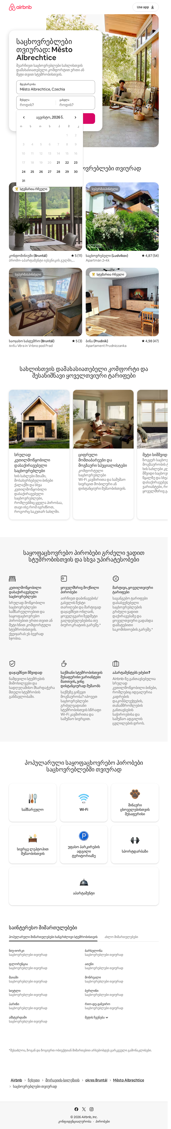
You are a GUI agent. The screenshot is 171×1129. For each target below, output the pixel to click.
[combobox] (56, 89)
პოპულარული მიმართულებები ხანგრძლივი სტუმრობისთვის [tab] (53, 937)
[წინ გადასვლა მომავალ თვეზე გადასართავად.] (75, 117)
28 (58, 172)
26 (41, 172)
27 (49, 172)
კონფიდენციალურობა (74, 1121)
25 (32, 172)
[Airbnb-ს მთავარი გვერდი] (20, 7)
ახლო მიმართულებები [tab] (121, 937)
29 (67, 172)
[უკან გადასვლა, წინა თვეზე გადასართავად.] (24, 117)
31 (23, 181)
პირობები (103, 1121)
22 (67, 163)
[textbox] (36, 104)
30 (76, 172)
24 (23, 172)
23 (75, 163)
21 (58, 163)
